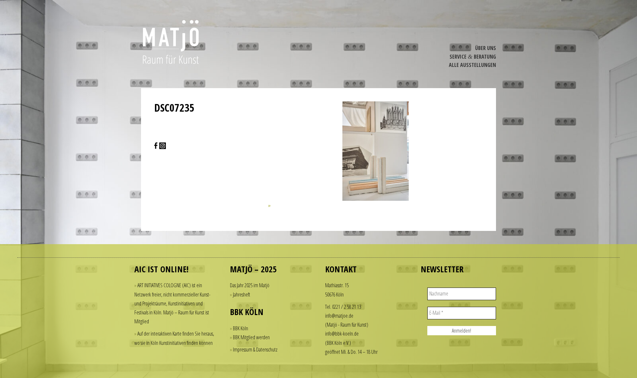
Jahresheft (241, 294)
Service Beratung (473, 56)
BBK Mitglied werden (251, 337)
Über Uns (485, 48)
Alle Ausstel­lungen (472, 65)
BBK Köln (240, 328)
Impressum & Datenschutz (255, 349)
